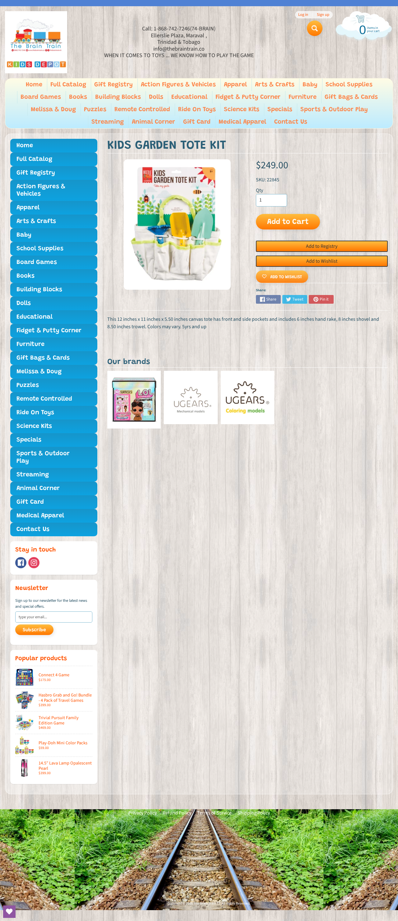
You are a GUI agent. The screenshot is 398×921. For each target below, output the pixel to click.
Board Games (41, 97)
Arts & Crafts (274, 85)
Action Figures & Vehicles (178, 85)
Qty (259, 190)
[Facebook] (20, 562)
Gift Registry (113, 85)
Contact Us (290, 122)
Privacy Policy (142, 813)
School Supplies (349, 85)
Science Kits (241, 110)
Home (34, 85)
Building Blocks (118, 97)
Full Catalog (68, 85)
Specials (279, 110)
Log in (303, 15)
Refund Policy (177, 813)
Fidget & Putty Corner (247, 97)
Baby (310, 85)
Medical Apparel (242, 122)
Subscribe (34, 630)
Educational (189, 97)
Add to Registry (321, 246)
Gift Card (197, 122)
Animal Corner (153, 122)
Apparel (235, 85)
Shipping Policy (254, 813)
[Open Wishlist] (9, 911)
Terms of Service (214, 813)
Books (78, 97)
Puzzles (95, 110)
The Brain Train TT (207, 903)
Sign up (323, 15)
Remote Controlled (142, 110)
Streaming (107, 122)
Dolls (156, 97)
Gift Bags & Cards (351, 97)
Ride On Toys (197, 110)
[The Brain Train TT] (36, 42)
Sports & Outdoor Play (334, 110)
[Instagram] (33, 562)
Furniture (303, 97)
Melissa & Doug (53, 110)
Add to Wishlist (321, 261)
